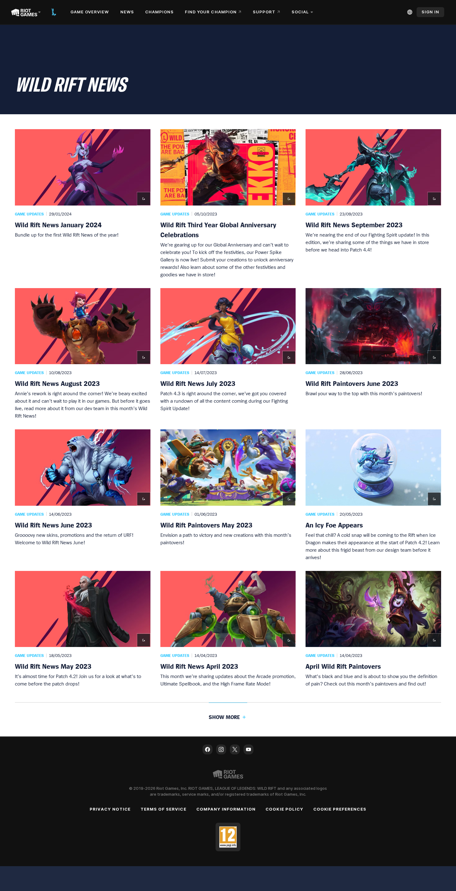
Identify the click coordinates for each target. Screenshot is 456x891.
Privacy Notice (110, 809)
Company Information (226, 809)
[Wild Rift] (53, 12)
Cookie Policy (284, 809)
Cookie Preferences (339, 809)
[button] (82, 203)
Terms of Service (163, 809)
